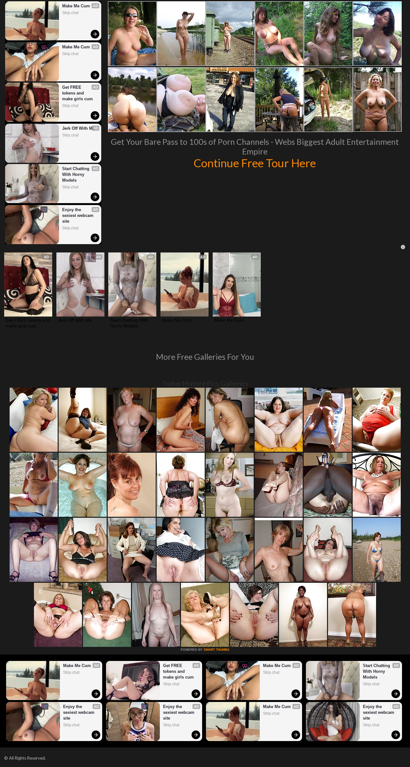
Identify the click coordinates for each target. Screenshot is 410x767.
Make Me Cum (76, 6)
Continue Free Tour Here (254, 162)
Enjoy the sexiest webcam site (78, 215)
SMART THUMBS (216, 649)
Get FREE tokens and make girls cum (77, 93)
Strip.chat (70, 13)
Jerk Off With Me (78, 128)
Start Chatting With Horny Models (76, 174)
